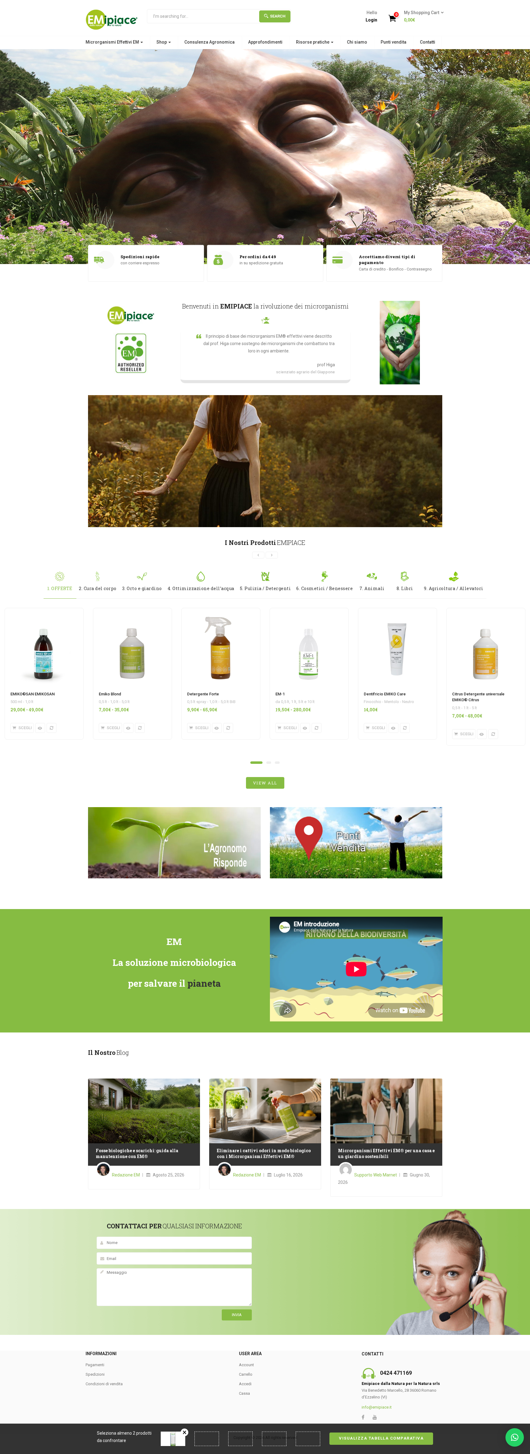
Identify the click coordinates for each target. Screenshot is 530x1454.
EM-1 (280, 694)
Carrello (245, 1374)
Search (278, 16)
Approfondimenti (265, 42)
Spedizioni (95, 1374)
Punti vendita (393, 42)
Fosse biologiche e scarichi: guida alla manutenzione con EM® (137, 1154)
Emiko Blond (110, 694)
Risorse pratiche (313, 42)
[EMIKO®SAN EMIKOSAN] (43, 611)
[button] (421, 16)
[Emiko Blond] (132, 611)
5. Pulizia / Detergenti (265, 588)
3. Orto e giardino (142, 588)
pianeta (204, 983)
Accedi (245, 1384)
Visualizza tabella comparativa (381, 1438)
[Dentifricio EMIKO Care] (397, 611)
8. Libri (405, 588)
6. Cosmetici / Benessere (324, 588)
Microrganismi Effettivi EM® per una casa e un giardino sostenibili (386, 1154)
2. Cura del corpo (98, 588)
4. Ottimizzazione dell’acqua (200, 588)
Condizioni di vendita (104, 1384)
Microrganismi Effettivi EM (113, 42)
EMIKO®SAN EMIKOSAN (32, 694)
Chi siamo (357, 42)
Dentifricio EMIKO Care (385, 694)
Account (246, 1365)
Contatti (427, 42)
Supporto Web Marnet (375, 1174)
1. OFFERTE (59, 588)
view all (265, 783)
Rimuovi (184, 1432)
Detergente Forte (203, 694)
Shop (162, 42)
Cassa (244, 1393)
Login (371, 19)
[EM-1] (308, 611)
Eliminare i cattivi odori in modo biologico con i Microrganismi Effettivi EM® (264, 1154)
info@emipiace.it (377, 1407)
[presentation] (258, 555)
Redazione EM (126, 1174)
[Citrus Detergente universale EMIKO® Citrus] (485, 611)
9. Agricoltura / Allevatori (453, 588)
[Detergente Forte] (220, 611)
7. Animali (372, 588)
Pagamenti (95, 1365)
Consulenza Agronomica (209, 42)
